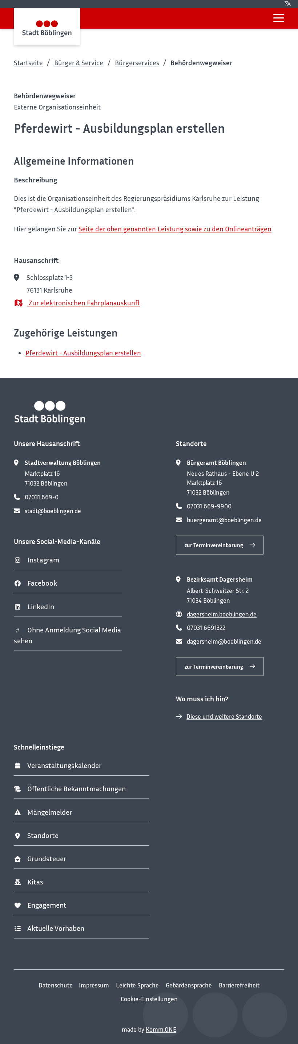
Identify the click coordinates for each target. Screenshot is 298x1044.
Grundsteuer (46, 858)
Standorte (43, 835)
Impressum (94, 985)
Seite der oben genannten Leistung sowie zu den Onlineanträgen (174, 228)
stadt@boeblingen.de (53, 511)
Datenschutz (55, 985)
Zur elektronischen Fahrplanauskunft (83, 302)
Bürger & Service (78, 62)
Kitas (35, 881)
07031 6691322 (206, 627)
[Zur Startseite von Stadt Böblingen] (47, 27)
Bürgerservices (137, 62)
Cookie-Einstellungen (149, 999)
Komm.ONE (161, 1029)
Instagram (43, 559)
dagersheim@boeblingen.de (224, 641)
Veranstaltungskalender (64, 765)
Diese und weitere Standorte (224, 716)
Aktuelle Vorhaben (55, 928)
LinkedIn (40, 606)
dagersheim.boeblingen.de (222, 614)
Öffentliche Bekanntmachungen (76, 788)
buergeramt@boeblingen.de (224, 520)
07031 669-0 (42, 497)
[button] (278, 18)
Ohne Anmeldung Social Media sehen (67, 635)
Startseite (28, 62)
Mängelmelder (49, 812)
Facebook (42, 582)
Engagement (47, 904)
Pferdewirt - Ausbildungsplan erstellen (83, 352)
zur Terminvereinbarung (214, 545)
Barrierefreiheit (239, 985)
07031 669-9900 (209, 506)
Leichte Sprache (137, 985)
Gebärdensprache (189, 985)
